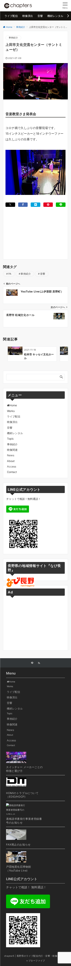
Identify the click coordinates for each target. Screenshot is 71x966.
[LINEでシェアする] (61, 204)
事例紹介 (13, 37)
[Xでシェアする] (10, 204)
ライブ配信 (13, 416)
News (10, 455)
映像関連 (12, 449)
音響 (42, 273)
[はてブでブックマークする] (35, 204)
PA (10, 273)
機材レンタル (15, 433)
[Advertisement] (35, 228)
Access (11, 466)
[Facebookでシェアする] (23, 204)
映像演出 (12, 422)
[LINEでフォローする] (32, 663)
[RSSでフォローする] (39, 663)
